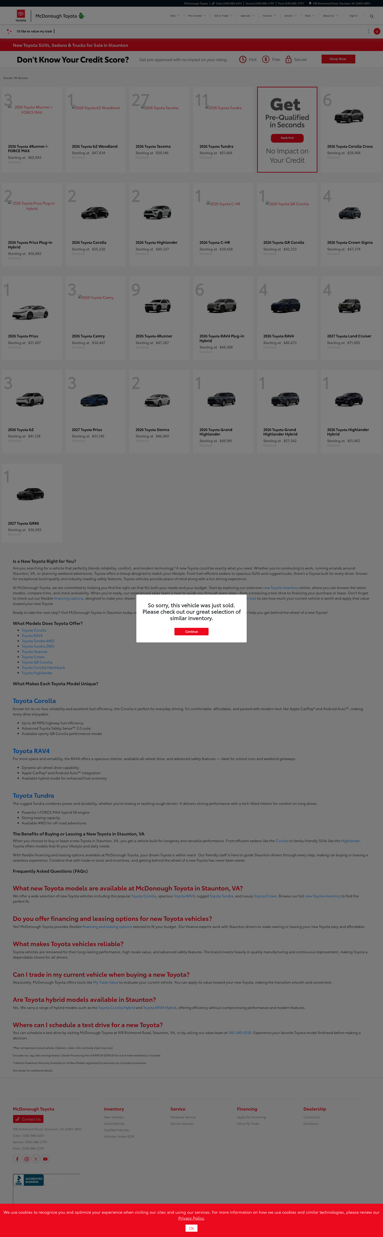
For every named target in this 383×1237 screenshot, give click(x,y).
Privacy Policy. (191, 1218)
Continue (191, 631)
